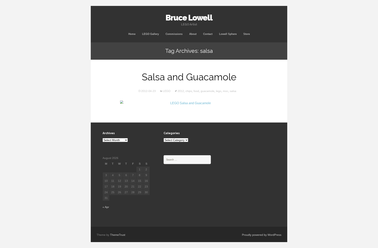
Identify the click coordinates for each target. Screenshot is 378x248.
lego (218, 91)
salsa (233, 91)
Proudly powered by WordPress (261, 234)
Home (131, 34)
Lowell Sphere (228, 34)
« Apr (106, 207)
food (196, 91)
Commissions (174, 34)
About (192, 34)
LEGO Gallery (150, 34)
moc (225, 91)
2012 (181, 91)
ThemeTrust (117, 234)
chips (188, 91)
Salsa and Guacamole (189, 77)
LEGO (166, 91)
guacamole (207, 91)
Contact (207, 34)
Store (246, 34)
